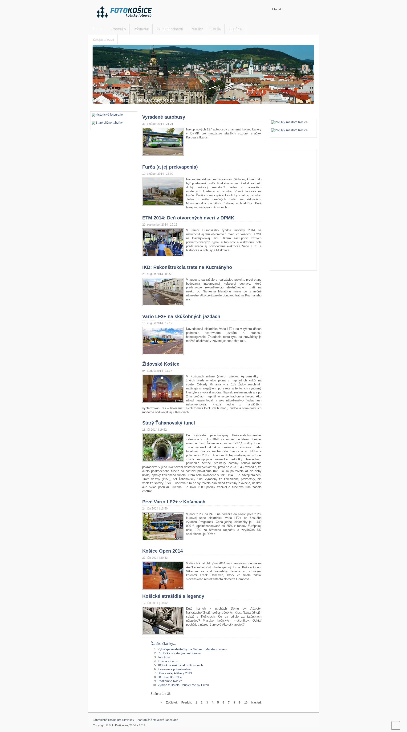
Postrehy (118, 29)
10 (246, 702)
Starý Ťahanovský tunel (168, 422)
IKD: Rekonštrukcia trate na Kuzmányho (187, 267)
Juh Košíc (164, 657)
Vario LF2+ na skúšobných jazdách (181, 316)
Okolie (215, 29)
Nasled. (256, 702)
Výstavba (141, 29)
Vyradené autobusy (163, 117)
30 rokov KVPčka (170, 677)
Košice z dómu (168, 661)
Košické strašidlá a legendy (173, 596)
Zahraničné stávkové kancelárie (158, 720)
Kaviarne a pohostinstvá (174, 669)
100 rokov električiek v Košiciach (180, 665)
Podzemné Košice (170, 681)
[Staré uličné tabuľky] (107, 122)
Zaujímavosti (103, 39)
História (234, 29)
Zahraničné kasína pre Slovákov (114, 720)
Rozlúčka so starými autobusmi (179, 653)
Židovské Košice (160, 364)
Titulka (97, 29)
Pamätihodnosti (169, 29)
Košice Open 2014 (162, 551)
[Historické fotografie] (107, 114)
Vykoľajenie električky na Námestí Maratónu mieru (192, 649)
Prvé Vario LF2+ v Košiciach (173, 501)
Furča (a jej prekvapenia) (170, 167)
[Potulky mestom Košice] (289, 122)
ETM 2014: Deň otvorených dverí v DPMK (188, 217)
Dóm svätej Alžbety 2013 (175, 673)
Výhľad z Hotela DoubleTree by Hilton (183, 685)
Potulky (196, 29)
